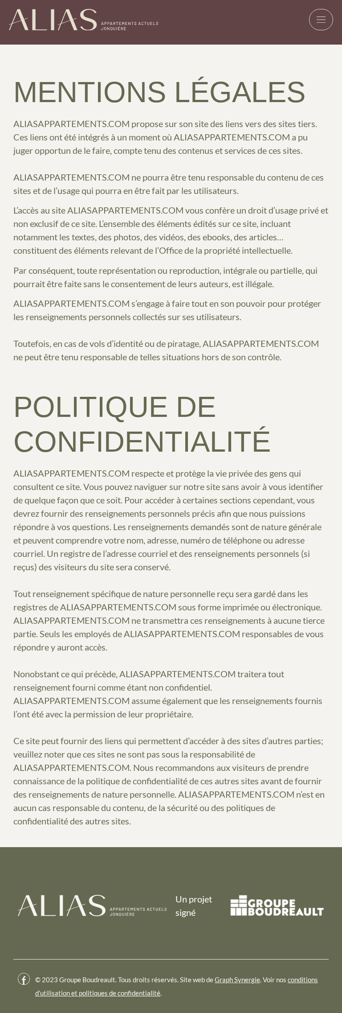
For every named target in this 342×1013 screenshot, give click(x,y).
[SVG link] (83, 19)
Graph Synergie (237, 980)
